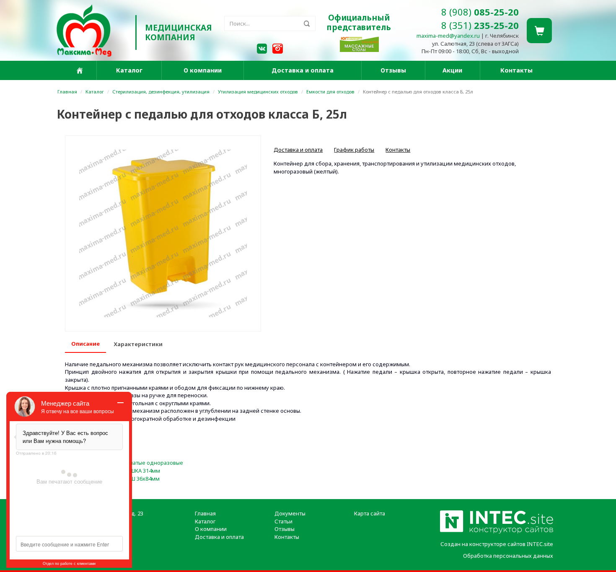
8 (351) (480, 25)
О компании (203, 70)
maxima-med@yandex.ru (448, 35)
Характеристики (138, 344)
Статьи (283, 521)
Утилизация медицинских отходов (258, 91)
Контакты (516, 70)
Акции (452, 70)
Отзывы (393, 70)
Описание (85, 343)
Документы (289, 513)
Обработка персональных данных (508, 555)
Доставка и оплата (303, 70)
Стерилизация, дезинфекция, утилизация (161, 91)
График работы (354, 149)
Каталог (129, 70)
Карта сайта (369, 513)
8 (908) (480, 11)
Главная (67, 91)
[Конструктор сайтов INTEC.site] (496, 532)
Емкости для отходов (330, 91)
